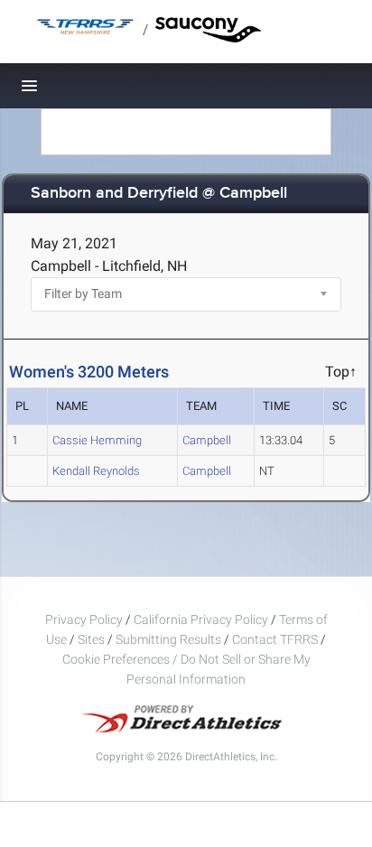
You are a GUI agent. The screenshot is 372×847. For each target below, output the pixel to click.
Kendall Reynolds (96, 471)
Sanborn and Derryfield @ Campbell (159, 193)
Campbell (206, 440)
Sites (91, 639)
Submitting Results (168, 639)
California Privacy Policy (201, 619)
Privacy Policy (84, 619)
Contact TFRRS (276, 639)
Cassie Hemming (97, 440)
